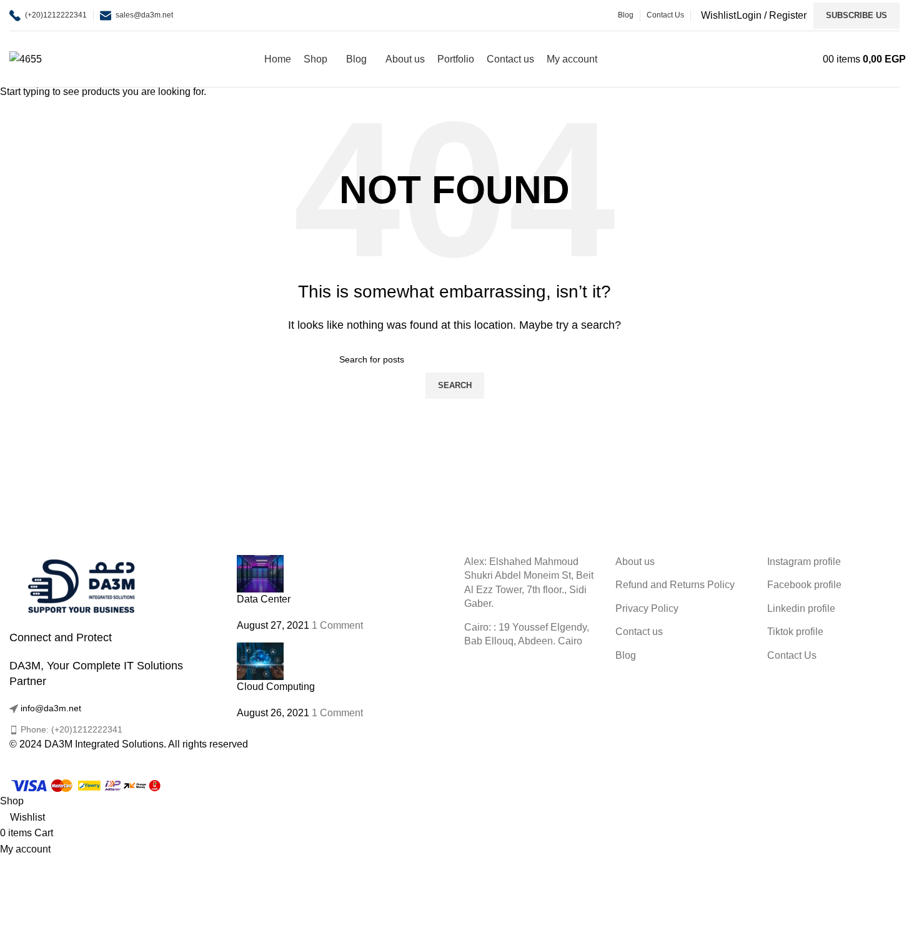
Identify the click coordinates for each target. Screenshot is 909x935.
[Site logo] (25, 58)
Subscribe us (856, 15)
